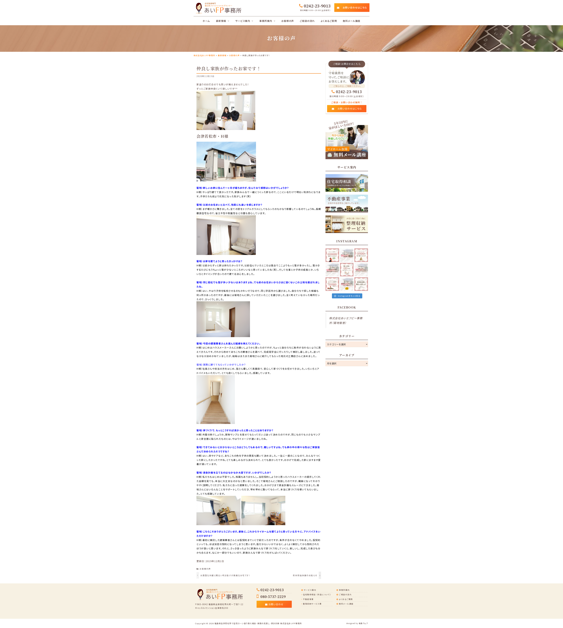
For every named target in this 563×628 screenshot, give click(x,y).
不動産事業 (308, 599)
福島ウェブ (363, 623)
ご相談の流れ (307, 21)
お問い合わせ (275, 604)
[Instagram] (337, 260)
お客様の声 (287, 21)
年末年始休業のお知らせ (305, 575)
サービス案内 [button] (242, 21)
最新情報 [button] (221, 21)
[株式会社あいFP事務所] (218, 7)
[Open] (332, 255)
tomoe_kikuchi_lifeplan (332, 252)
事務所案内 (344, 590)
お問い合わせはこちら (354, 7)
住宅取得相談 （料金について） (317, 594)
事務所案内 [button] (265, 21)
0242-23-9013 (349, 91)
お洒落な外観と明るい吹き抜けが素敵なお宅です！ (225, 575)
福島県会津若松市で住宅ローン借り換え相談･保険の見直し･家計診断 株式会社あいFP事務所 (258, 623)
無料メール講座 (351, 21)
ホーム (206, 21)
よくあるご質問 (329, 21)
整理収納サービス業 (312, 603)
